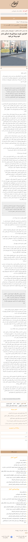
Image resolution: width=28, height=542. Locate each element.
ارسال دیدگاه (14, 452)
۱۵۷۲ (22, 25)
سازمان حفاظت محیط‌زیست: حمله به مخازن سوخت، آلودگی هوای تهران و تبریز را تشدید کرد (13, 472)
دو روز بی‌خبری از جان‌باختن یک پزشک (19, 480)
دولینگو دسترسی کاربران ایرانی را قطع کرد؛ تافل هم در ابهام (15, 475)
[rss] (25, 533)
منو (14, 18)
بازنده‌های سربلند (23, 460)
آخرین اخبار (14, 457)
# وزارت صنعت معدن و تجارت (11, 406)
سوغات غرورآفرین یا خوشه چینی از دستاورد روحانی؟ (15, 423)
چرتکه (17, 22)
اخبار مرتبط (14, 409)
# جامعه (18, 404)
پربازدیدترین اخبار (14, 489)
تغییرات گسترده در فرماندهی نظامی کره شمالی (17, 484)
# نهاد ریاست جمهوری (23, 406)
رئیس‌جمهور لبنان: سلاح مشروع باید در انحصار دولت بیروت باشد (14, 518)
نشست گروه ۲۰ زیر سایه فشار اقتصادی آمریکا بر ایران (16, 482)
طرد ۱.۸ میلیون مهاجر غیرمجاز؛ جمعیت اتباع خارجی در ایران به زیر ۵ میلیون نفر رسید (14, 468)
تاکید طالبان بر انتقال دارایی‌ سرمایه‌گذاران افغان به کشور (14, 416)
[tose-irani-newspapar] (14, 4)
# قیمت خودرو (9, 404)
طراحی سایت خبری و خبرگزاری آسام (5, 536)
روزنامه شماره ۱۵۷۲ (23, 22)
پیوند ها (17, 530)
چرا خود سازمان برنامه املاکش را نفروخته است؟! (16, 421)
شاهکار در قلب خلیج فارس (17, 11)
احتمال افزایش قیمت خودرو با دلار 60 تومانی (16, 413)
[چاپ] (26, 68)
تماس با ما (21, 530)
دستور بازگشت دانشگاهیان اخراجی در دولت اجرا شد (16, 477)
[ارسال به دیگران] (1, 68)
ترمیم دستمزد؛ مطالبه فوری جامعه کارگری (17, 418)
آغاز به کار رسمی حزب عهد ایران (20, 465)
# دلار (14, 404)
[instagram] (26, 533)
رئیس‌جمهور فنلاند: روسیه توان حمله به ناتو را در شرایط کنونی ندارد (14, 521)
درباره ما (25, 530)
